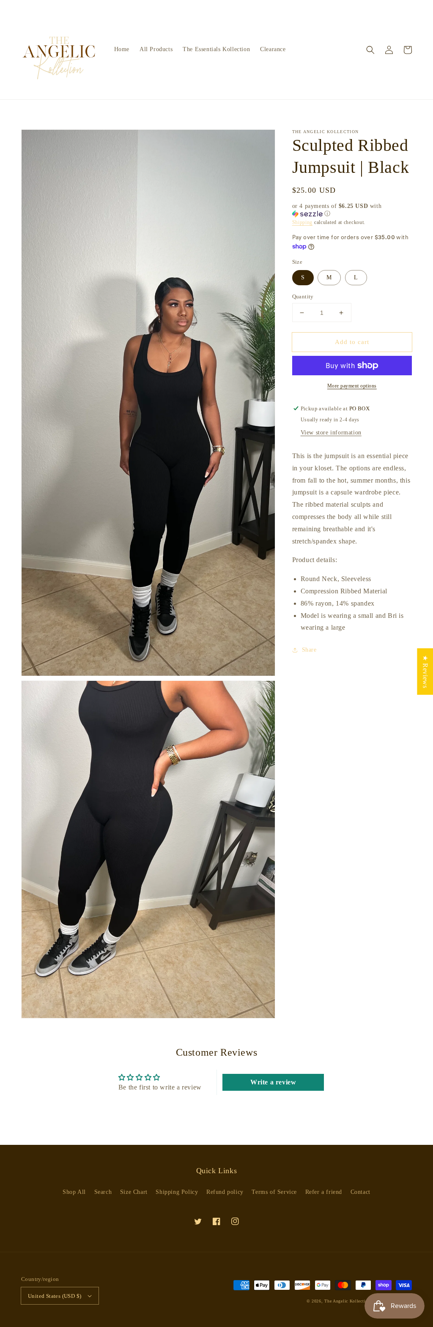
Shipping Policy (177, 1192)
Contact (360, 1192)
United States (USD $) (54, 1296)
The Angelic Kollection (348, 1301)
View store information (331, 432)
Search (103, 1192)
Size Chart (134, 1192)
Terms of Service (274, 1192)
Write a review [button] (273, 1082)
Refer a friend (323, 1192)
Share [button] (309, 650)
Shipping (302, 222)
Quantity (303, 296)
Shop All (74, 1192)
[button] (370, 50)
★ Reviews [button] (425, 671)
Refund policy (225, 1192)
